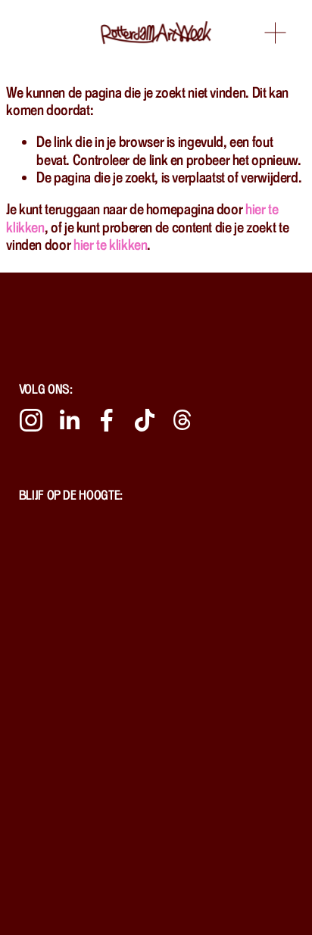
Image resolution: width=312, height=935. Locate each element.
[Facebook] (107, 420)
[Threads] (182, 420)
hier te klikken (110, 244)
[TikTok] (145, 420)
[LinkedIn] (69, 420)
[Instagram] (31, 420)
